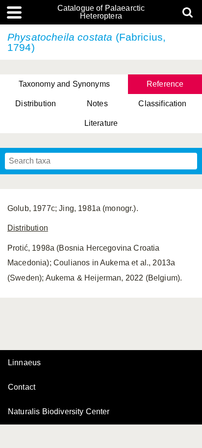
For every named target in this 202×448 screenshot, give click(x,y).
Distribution (35, 103)
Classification (162, 103)
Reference (165, 84)
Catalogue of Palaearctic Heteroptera (101, 12)
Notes (97, 103)
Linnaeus (24, 363)
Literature (101, 123)
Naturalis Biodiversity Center (59, 412)
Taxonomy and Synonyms (64, 84)
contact (21, 387)
